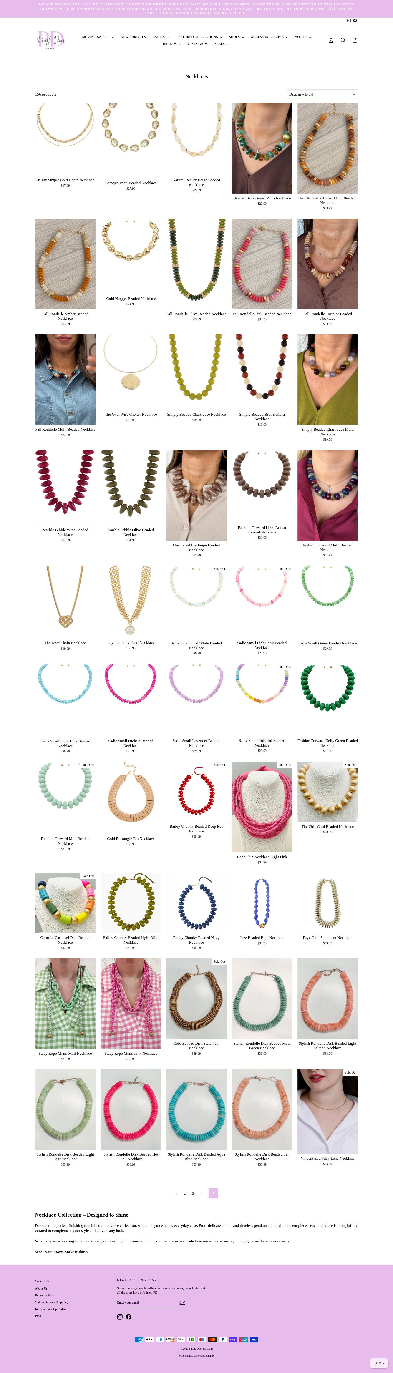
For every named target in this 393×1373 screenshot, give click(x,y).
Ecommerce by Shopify (201, 1355)
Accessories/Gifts (268, 37)
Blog (38, 1316)
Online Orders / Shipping (51, 1302)
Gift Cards (198, 43)
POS (181, 1355)
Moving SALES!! (96, 37)
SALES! (220, 43)
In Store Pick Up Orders (50, 1309)
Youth (301, 37)
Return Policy (44, 1295)
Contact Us (42, 1281)
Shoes (235, 37)
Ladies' (159, 37)
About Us (41, 1288)
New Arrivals (133, 37)
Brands (170, 43)
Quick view (65, 170)
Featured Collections (197, 37)
